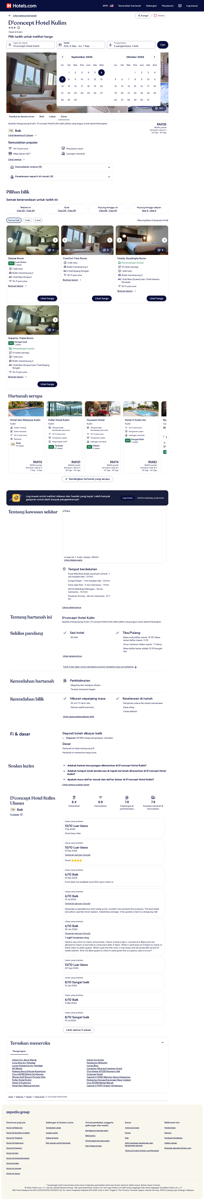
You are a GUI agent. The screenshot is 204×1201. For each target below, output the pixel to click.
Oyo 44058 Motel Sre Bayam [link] (28, 1074)
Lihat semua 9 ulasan (78, 1029)
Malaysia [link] (19, 1096)
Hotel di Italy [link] (12, 1153)
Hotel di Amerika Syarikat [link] (18, 1133)
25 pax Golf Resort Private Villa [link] (28, 1077)
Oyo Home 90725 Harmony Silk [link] (103, 1071)
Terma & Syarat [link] (132, 1127)
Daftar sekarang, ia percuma (151, 498)
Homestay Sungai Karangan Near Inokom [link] (109, 1079)
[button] (69, 72)
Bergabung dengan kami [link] (96, 1130)
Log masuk (192, 5)
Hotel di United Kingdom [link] (17, 1158)
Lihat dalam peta (73, 560)
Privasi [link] (128, 1133)
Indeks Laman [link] (170, 1143)
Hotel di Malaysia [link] (14, 1127)
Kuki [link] (127, 1138)
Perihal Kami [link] (170, 1127)
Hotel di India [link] (12, 1163)
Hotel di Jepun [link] (13, 1173)
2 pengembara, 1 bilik (126, 46)
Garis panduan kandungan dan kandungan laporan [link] (139, 1144)
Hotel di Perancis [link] (14, 1148)
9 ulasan (14, 814)
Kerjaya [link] (167, 1133)
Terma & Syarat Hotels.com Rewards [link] (142, 1150)
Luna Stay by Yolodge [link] (23, 1062)
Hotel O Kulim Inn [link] (21, 1082)
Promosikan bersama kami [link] (97, 1140)
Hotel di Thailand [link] (14, 1138)
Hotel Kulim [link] (40, 1096)
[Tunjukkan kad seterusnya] (166, 437)
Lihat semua (14, 159)
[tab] (19, 1051)
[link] (159, 15)
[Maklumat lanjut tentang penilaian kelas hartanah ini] (18, 27)
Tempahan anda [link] (53, 1127)
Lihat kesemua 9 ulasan (20, 135)
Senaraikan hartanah (129, 5)
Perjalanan (168, 5)
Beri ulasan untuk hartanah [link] (58, 1143)
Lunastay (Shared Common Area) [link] (104, 1068)
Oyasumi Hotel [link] (95, 1074)
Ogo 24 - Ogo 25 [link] (67, 210)
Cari (162, 44)
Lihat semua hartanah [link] (25, 15)
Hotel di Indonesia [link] (14, 1143)
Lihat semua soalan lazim (75, 784)
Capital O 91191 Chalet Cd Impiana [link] (105, 1085)
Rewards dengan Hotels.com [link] (177, 1148)
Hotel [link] (10, 1096)
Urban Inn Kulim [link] (95, 1059)
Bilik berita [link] (90, 1135)
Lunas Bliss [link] (92, 1065)
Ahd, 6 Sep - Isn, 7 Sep (76, 46)
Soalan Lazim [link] (52, 1133)
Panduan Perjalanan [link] (173, 1138)
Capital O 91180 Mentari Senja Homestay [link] (109, 1077)
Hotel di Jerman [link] (13, 1168)
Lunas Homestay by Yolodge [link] (27, 1065)
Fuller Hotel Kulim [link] (21, 1079)
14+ (161, 108)
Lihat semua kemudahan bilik (78, 716)
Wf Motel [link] (17, 1068)
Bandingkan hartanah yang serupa (89, 478)
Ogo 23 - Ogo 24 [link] (26, 210)
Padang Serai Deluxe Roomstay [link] (29, 1071)
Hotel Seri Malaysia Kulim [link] (26, 1085)
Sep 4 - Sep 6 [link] (149, 210)
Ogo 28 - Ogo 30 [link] (108, 210)
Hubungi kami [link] (52, 1138)
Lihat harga (47, 298)
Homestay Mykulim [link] (97, 1062)
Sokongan (151, 5)
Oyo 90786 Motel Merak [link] (100, 1082)
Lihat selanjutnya (71, 607)
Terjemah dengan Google (77, 854)
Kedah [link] (29, 1096)
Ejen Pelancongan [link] (93, 1146)
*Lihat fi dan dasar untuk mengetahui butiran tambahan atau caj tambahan (98, 667)
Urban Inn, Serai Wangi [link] (24, 1059)
